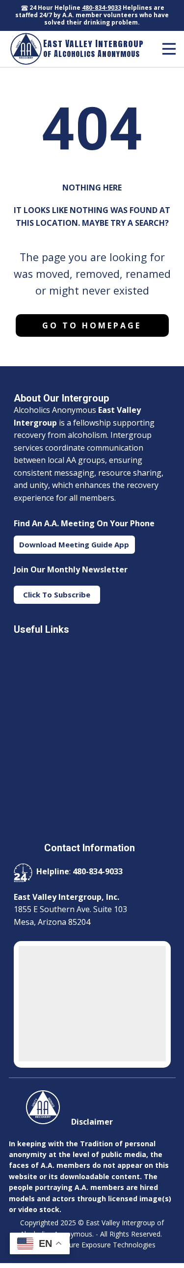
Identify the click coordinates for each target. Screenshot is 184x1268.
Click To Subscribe (56, 594)
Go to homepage (91, 325)
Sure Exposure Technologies (110, 1244)
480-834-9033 (101, 7)
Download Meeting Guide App (74, 544)
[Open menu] (169, 48)
